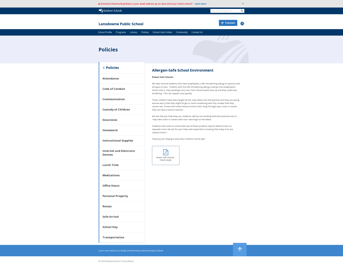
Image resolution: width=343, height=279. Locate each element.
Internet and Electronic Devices (118, 152)
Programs (121, 32)
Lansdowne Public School (121, 23)
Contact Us (197, 32)
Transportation (113, 237)
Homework (110, 130)
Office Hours (111, 185)
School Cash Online (162, 32)
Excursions (109, 120)
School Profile (105, 32)
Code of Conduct (113, 89)
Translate (230, 22)
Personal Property (115, 196)
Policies (145, 32)
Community (182, 32)
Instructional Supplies (117, 140)
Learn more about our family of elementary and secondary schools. (131, 250)
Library (133, 32)
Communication (113, 99)
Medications (111, 175)
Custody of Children (116, 109)
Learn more (200, 3)
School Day (110, 227)
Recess (107, 206)
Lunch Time (110, 165)
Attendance (110, 78)
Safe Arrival (110, 216)
